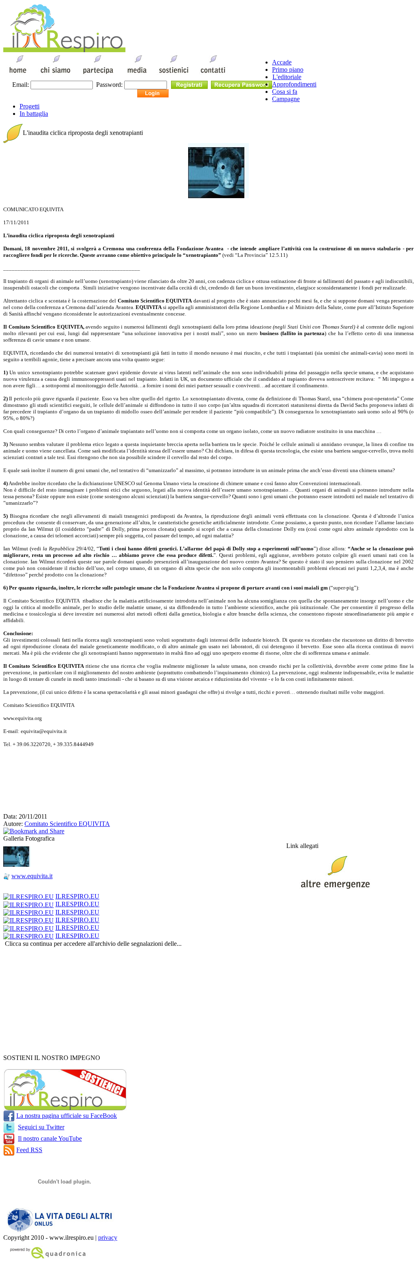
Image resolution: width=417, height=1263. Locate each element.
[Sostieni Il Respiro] (174, 74)
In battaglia (34, 113)
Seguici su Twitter (41, 1127)
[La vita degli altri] (61, 1231)
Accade (282, 62)
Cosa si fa (284, 91)
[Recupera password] (241, 84)
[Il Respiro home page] (64, 49)
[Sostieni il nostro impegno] (65, 1108)
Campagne (286, 98)
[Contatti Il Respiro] (214, 74)
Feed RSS (29, 1149)
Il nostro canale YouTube (50, 1138)
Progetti (30, 106)
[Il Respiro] (18, 74)
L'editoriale (286, 76)
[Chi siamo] (55, 74)
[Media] (136, 74)
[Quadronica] (46, 1257)
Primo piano (287, 69)
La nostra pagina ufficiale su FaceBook (66, 1115)
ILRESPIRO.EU (77, 896)
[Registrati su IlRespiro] (189, 84)
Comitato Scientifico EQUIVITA (67, 823)
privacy (107, 1237)
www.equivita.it (32, 875)
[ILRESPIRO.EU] (28, 896)
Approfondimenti (294, 84)
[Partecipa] (98, 74)
